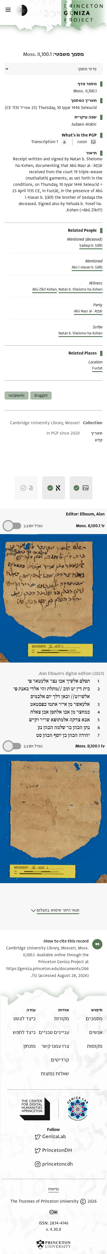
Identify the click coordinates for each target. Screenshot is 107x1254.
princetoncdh (57, 1164)
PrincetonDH (57, 1150)
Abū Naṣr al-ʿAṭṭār (88, 311)
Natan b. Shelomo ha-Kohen (80, 289)
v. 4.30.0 (53, 1229)
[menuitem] (94, 1018)
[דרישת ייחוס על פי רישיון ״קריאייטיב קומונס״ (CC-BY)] (53, 1213)
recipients (17, 395)
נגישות (53, 1189)
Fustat (97, 368)
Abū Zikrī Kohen (44, 289)
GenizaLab (54, 1136)
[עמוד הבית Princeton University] (53, 1244)
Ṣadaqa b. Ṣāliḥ (90, 245)
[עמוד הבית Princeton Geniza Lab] (73, 1109)
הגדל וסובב (33, 526)
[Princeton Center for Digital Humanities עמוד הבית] (34, 1108)
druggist (41, 395)
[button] (84, 15)
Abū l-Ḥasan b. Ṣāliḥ (87, 267)
